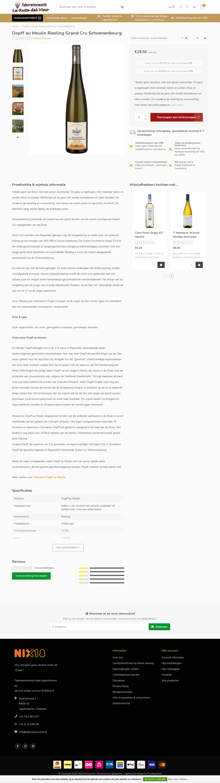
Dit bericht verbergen (155, 779)
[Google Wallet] (120, 764)
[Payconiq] (89, 764)
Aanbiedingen (79, 18)
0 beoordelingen (42, 38)
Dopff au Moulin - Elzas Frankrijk (149, 38)
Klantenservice (121, 703)
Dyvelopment (154, 773)
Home (15, 26)
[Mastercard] (162, 764)
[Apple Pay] (131, 764)
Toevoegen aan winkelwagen (176, 117)
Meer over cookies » (178, 779)
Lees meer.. (178, 105)
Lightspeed (116, 773)
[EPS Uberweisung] (141, 764)
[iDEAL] (57, 764)
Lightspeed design (134, 773)
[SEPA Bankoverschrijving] (110, 764)
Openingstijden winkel (126, 669)
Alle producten (170, 680)
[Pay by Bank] (99, 764)
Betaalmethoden (123, 692)
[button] (20, 46)
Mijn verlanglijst (171, 669)
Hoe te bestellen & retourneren (131, 697)
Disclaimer (119, 680)
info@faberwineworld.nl (33, 732)
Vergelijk (167, 674)
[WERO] (68, 764)
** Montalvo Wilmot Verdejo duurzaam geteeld (186, 237)
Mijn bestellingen (172, 663)
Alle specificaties (67, 547)
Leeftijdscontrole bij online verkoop (133, 663)
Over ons (118, 657)
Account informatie (173, 657)
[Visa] (152, 764)
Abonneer (161, 626)
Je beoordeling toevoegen (31, 576)
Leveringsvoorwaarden (126, 674)
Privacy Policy (121, 686)
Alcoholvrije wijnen (56, 18)
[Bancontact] (78, 764)
